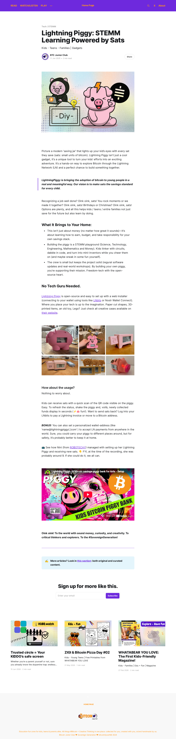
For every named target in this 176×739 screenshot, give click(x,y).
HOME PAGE (89, 704)
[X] (88, 697)
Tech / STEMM (49, 26)
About (161, 5)
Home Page (88, 5)
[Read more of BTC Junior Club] (45, 56)
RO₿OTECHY (78, 447)
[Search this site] (148, 6)
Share (129, 57)
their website (49, 312)
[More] (51, 6)
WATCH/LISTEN (29, 5)
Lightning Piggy (51, 296)
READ (14, 5)
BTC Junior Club (59, 55)
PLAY (44, 5)
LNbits (97, 300)
